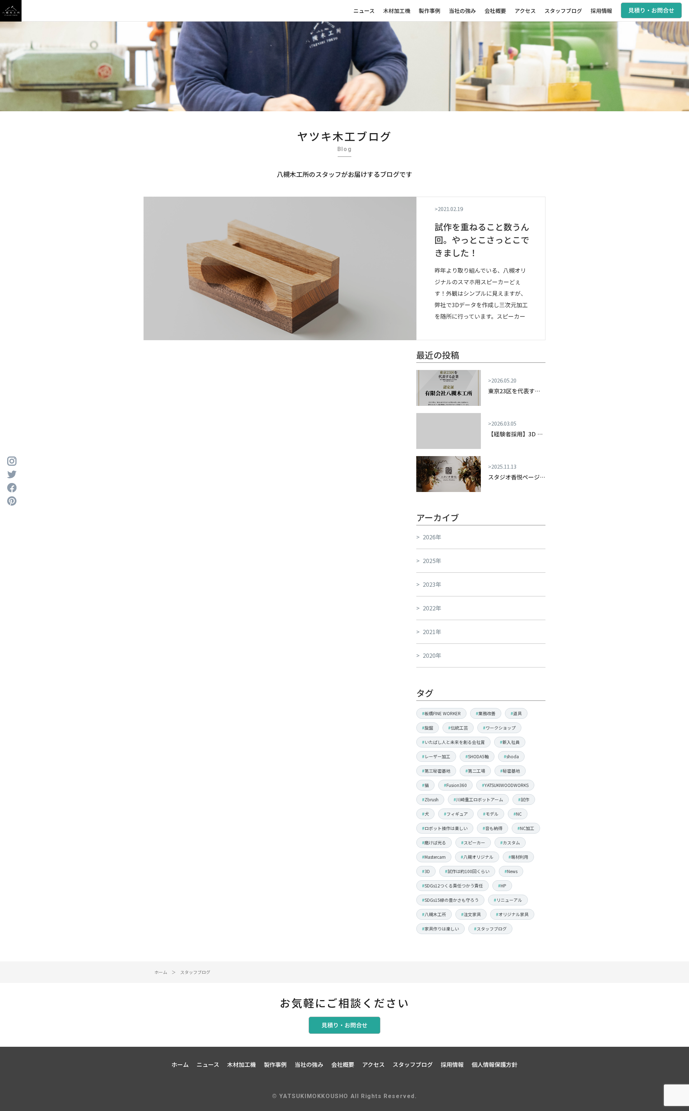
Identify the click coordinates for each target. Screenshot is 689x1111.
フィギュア (457, 814)
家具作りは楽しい (442, 928)
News (512, 871)
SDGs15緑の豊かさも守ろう (452, 900)
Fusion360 (456, 785)
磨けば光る (435, 842)
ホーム (160, 972)
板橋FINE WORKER (443, 713)
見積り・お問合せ (651, 10)
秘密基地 (511, 771)
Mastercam (435, 857)
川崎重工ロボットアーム (479, 799)
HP (503, 885)
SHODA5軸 (478, 756)
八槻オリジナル (478, 857)
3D (427, 871)
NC (519, 814)
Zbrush (432, 799)
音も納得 (493, 828)
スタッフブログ (492, 928)
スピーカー (474, 842)
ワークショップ (501, 728)
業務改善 (487, 713)
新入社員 (511, 742)
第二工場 (476, 771)
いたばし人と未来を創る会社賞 (455, 742)
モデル (492, 814)
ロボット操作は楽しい (446, 828)
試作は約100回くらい (468, 871)
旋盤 (429, 728)
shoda (512, 756)
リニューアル (509, 900)
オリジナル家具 (513, 914)
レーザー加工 (437, 756)
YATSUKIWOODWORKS (506, 785)
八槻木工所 (435, 914)
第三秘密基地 (437, 771)
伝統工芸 (459, 728)
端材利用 (519, 857)
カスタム (511, 842)
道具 (517, 713)
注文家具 (472, 914)
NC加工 (527, 828)
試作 (525, 799)
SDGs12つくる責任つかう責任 (454, 885)
